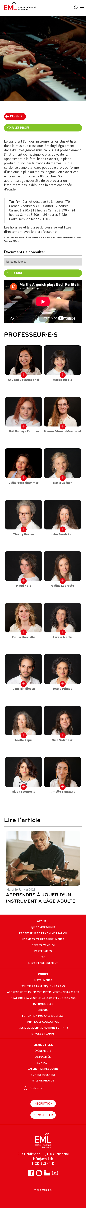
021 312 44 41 (44, 1163)
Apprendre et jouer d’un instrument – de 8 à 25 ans (43, 992)
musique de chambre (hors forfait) (43, 1027)
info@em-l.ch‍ (43, 1159)
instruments (43, 980)
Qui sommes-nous (43, 927)
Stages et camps (43, 1033)
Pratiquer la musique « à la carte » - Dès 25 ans (43, 998)
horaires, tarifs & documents (43, 939)
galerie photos (43, 1080)
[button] (80, 7)
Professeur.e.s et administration (43, 933)
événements (43, 1051)
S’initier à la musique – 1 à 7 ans (43, 986)
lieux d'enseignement (43, 963)
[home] (19, 6)
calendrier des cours (43, 1068)
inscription (43, 1104)
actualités (43, 1057)
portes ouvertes (43, 1074)
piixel (48, 1190)
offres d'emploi (43, 945)
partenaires (43, 951)
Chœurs (43, 1010)
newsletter (43, 1115)
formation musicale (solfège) (43, 1016)
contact (43, 1062)
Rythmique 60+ (43, 1004)
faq (43, 957)
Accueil (43, 921)
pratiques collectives (43, 1021)
